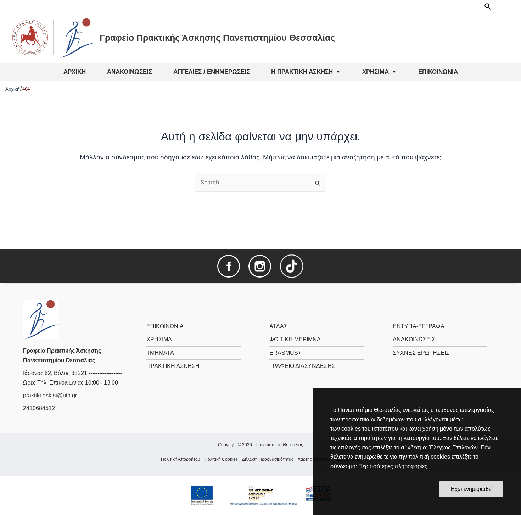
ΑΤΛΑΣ (278, 326)
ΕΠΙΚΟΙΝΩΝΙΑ (165, 326)
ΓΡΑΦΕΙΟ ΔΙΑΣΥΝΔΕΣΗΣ (302, 366)
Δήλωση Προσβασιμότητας (267, 459)
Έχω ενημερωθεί (471, 489)
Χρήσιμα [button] (375, 71)
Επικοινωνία (438, 71)
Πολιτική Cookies (221, 459)
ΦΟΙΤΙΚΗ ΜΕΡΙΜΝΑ (295, 339)
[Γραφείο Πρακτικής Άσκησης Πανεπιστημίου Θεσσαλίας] (40, 319)
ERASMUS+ (285, 353)
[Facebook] (228, 266)
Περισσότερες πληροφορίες (392, 466)
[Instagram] (259, 266)
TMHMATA (160, 353)
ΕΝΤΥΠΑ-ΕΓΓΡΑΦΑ (418, 326)
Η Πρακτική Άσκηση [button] (302, 71)
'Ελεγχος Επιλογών (453, 447)
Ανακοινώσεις (129, 71)
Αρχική (74, 71)
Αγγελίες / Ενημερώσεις (211, 71)
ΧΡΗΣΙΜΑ (159, 339)
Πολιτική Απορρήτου (180, 459)
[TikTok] (292, 266)
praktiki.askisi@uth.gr (50, 395)
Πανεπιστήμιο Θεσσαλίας (279, 444)
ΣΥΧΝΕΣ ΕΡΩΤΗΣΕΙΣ (421, 353)
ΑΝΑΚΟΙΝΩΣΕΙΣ (414, 339)
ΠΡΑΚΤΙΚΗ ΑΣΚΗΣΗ (173, 366)
